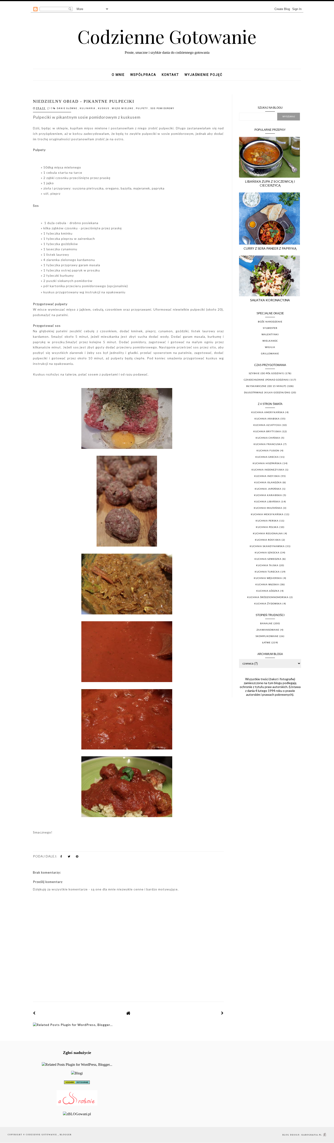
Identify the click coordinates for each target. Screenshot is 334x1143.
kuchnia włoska (267, 584)
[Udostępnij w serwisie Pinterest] (77, 857)
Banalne (266, 623)
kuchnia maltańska (268, 507)
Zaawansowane (268, 629)
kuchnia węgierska (268, 578)
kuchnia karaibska (268, 495)
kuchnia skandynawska (267, 546)
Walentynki (270, 334)
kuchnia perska (267, 520)
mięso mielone (123, 108)
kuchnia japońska (268, 488)
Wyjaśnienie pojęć (203, 75)
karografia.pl (312, 1135)
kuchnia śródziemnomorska (268, 597)
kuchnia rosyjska (268, 539)
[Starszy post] (222, 1013)
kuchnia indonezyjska (268, 469)
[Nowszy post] (34, 1013)
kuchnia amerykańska (267, 412)
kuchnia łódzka (267, 590)
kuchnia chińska (268, 437)
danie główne (67, 108)
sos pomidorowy (162, 108)
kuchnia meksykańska (267, 514)
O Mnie (118, 75)
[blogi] (77, 1073)
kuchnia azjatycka (267, 425)
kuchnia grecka (267, 456)
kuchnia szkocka (267, 552)
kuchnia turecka (267, 571)
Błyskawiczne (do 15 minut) (266, 386)
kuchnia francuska (268, 444)
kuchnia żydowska (268, 603)
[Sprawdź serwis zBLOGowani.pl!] (77, 1114)
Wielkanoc (270, 340)
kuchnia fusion (268, 450)
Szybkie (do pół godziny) (266, 373)
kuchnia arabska (267, 418)
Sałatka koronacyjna (270, 300)
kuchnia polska (267, 527)
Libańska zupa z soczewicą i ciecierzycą (270, 183)
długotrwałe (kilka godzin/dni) (267, 392)
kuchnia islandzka (268, 482)
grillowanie (270, 353)
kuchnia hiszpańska (267, 463)
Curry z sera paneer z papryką (270, 248)
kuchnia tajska (267, 565)
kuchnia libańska (267, 501)
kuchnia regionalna (268, 533)
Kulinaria (88, 108)
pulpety (142, 108)
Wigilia (270, 347)
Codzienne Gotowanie (167, 36)
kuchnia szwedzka (268, 558)
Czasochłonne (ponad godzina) (266, 379)
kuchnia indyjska (267, 476)
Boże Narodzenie (270, 321)
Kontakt (170, 75)
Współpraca (143, 75)
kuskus (104, 108)
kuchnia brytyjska (267, 431)
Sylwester (270, 328)
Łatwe (266, 642)
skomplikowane (267, 636)
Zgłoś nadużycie (77, 1052)
